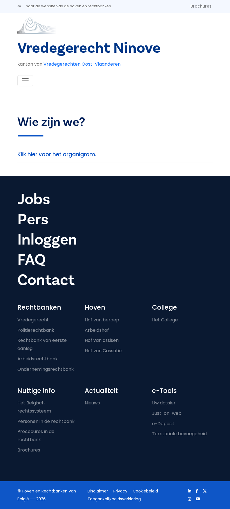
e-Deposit (163, 423)
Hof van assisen (102, 340)
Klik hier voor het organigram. (56, 154)
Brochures (200, 6)
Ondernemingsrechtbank (45, 369)
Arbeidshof (97, 330)
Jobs (33, 199)
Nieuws (92, 403)
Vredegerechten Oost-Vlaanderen (82, 64)
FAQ (31, 260)
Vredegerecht (33, 320)
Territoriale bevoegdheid (179, 433)
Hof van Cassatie (103, 350)
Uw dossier (164, 403)
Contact (46, 280)
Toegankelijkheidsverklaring (114, 499)
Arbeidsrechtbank (37, 359)
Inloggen (47, 240)
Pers (33, 219)
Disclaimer (98, 491)
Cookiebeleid (145, 491)
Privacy (120, 491)
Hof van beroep (102, 320)
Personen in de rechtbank (46, 421)
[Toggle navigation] (25, 80)
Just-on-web (166, 413)
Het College (165, 320)
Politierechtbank (35, 330)
